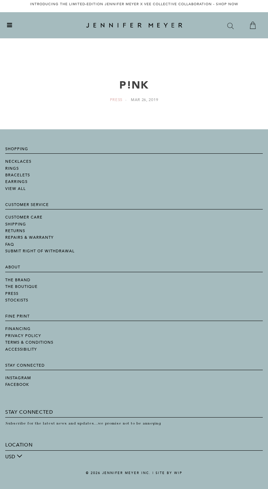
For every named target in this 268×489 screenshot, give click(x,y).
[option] (134, 6)
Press (116, 99)
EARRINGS (16, 181)
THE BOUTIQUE (21, 286)
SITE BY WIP (169, 473)
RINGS (12, 168)
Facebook (17, 384)
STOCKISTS (16, 300)
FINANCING (18, 328)
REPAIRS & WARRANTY (29, 237)
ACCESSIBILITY (21, 349)
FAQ (9, 244)
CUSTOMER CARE (24, 217)
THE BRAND (17, 280)
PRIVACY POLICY (23, 335)
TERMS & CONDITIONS (29, 342)
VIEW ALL (15, 188)
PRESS (11, 293)
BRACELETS (17, 175)
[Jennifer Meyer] (134, 25)
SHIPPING (15, 224)
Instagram (18, 378)
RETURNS (15, 231)
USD (10, 456)
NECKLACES (18, 161)
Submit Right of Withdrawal (40, 251)
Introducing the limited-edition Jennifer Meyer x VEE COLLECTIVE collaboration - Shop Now (134, 4)
